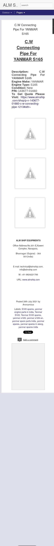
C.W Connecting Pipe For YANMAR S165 (25, 29)
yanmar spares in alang (32, 323)
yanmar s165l (19, 317)
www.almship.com (31, 279)
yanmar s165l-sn (35, 317)
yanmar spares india (28, 326)
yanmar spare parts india (24, 320)
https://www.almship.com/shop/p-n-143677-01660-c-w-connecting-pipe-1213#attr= (28, 102)
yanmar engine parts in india (28, 310)
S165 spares (28, 308)
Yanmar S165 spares (31, 314)
